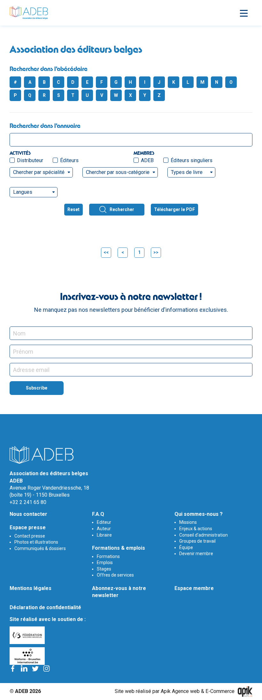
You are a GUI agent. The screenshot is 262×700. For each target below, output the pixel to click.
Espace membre (194, 588)
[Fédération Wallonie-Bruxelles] (131, 635)
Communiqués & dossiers (40, 548)
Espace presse (28, 527)
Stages (104, 568)
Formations (108, 556)
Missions (188, 522)
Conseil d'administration (203, 535)
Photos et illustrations (36, 542)
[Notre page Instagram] (46, 668)
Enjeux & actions (195, 528)
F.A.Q (98, 514)
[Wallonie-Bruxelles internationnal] (131, 656)
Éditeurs (69, 160)
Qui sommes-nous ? (198, 514)
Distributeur (30, 160)
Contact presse (29, 536)
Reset (73, 209)
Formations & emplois (118, 548)
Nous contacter (28, 514)
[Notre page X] (35, 668)
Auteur (104, 528)
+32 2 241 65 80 (28, 502)
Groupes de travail (197, 541)
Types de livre (187, 172)
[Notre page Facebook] (13, 668)
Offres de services (115, 575)
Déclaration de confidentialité (45, 607)
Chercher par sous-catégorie (118, 172)
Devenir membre (196, 553)
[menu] (242, 13)
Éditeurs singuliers (191, 160)
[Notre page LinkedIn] (24, 668)
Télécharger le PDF (174, 209)
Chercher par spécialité (39, 172)
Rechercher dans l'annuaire (45, 126)
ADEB (147, 160)
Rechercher (122, 209)
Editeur (104, 522)
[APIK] (245, 691)
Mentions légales (30, 588)
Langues (22, 192)
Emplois (105, 562)
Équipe (186, 547)
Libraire (104, 535)
